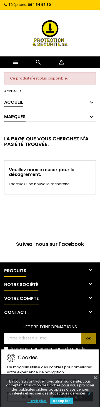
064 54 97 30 (39, 4)
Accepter (61, 400)
